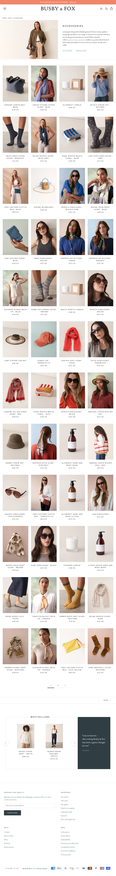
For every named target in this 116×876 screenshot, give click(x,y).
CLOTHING (67, 50)
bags (93, 40)
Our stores (64, 797)
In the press (65, 832)
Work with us (65, 836)
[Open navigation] (4, 9)
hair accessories (79, 40)
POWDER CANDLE (72, 565)
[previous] (5, 743)
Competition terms (68, 847)
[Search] (106, 8)
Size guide (64, 804)
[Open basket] (111, 8)
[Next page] (65, 685)
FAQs (6, 840)
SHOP (10, 18)
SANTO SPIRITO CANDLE (72, 309)
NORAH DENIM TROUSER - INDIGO (54, 754)
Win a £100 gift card (68, 819)
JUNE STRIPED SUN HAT (15, 360)
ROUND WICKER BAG (43, 207)
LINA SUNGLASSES (100, 514)
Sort (106, 700)
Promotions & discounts (69, 843)
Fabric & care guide (68, 808)
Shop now (73, 2)
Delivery (7, 843)
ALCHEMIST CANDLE (72, 105)
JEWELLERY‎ (81, 50)
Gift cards (64, 801)
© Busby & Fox (12, 868)
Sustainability (65, 840)
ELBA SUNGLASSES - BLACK (44, 565)
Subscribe (12, 813)
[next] (74, 743)
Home (4, 18)
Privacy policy (66, 855)
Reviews (64, 816)
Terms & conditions (68, 851)
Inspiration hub (66, 812)
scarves (70, 40)
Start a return (8, 836)
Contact (7, 832)
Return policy (9, 847)
